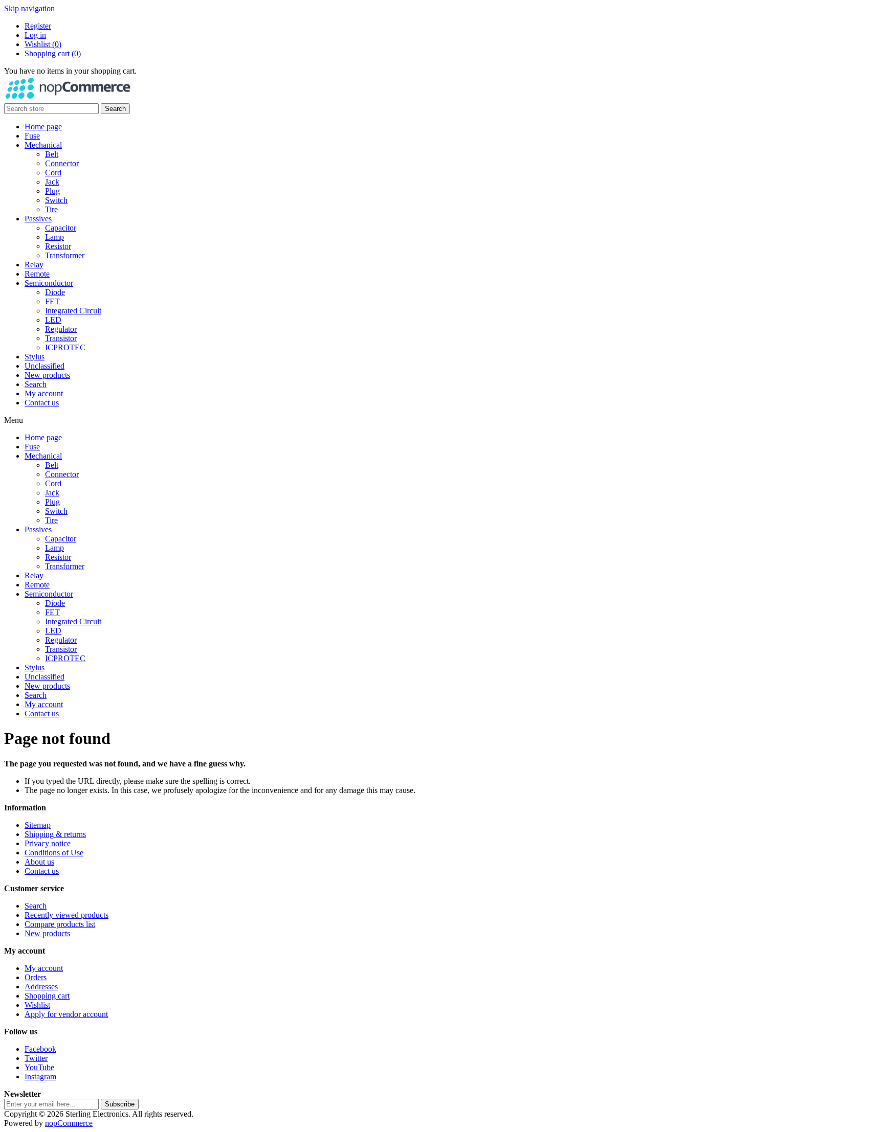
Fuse (32, 135)
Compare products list (60, 924)
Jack (52, 181)
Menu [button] (13, 420)
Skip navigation (29, 8)
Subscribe (120, 1104)
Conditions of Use (54, 852)
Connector (62, 163)
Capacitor (60, 227)
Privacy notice (48, 843)
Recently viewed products (66, 915)
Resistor (58, 246)
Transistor (61, 338)
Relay (34, 264)
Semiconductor (49, 283)
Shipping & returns (55, 834)
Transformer (64, 255)
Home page (43, 126)
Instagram (40, 1076)
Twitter (36, 1058)
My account (44, 393)
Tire (51, 209)
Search (115, 108)
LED (53, 319)
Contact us (42, 402)
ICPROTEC (65, 347)
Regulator (61, 329)
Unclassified (44, 365)
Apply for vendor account (66, 1014)
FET (52, 301)
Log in (35, 35)
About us (39, 861)
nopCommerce (69, 1123)
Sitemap (38, 825)
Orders (36, 977)
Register (38, 25)
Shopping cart (47, 995)
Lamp (54, 237)
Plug (52, 191)
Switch (56, 200)
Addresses (41, 986)
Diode (55, 292)
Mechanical (43, 145)
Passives (38, 218)
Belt (51, 154)
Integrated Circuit (73, 310)
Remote (37, 273)
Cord (53, 172)
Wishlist (37, 1005)
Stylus (35, 356)
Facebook (40, 1049)
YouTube (39, 1067)
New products (47, 375)
